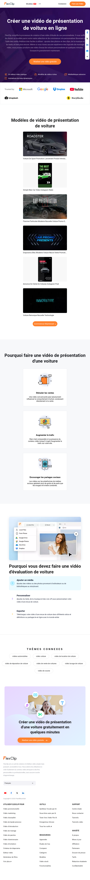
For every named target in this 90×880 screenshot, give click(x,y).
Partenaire (76, 848)
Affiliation (75, 844)
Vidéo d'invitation (9, 844)
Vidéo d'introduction (10, 826)
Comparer (43, 848)
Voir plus (6, 861)
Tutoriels (75, 818)
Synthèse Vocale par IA (48, 809)
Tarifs (74, 857)
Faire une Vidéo (77, 4)
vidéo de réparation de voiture (16, 663)
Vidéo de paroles (9, 835)
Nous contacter (78, 813)
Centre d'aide (77, 809)
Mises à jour (76, 840)
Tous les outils (45, 826)
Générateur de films (10, 857)
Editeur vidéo (8, 853)
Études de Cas (45, 844)
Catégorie (43, 853)
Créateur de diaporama (11, 848)
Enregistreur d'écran (47, 822)
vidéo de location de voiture (65, 656)
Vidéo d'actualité (9, 818)
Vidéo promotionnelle (11, 809)
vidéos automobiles (19, 656)
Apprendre (43, 840)
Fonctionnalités (45, 866)
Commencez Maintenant (44, 324)
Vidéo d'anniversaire (10, 840)
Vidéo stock (44, 861)
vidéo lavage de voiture (74, 663)
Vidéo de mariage (9, 831)
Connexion (62, 4)
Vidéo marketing (9, 813)
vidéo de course (44, 671)
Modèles (29, 4)
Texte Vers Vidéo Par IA (48, 818)
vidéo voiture (41, 656)
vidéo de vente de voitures (46, 663)
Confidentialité (77, 866)
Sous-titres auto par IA (48, 813)
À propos (75, 835)
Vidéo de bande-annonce (12, 822)
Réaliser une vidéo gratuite (45, 61)
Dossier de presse (78, 853)
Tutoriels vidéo (77, 822)
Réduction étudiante (79, 861)
